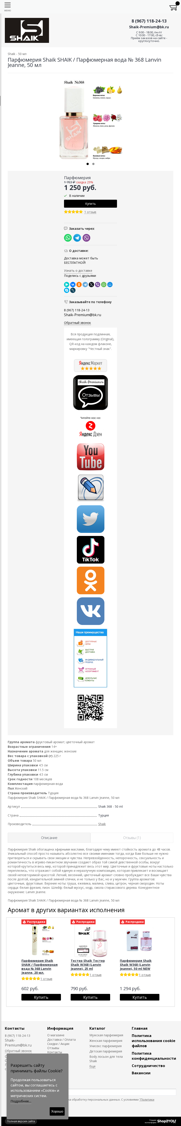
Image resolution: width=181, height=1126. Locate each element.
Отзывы (53, 1048)
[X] (91, 284)
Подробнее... (21, 1101)
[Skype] (66, 290)
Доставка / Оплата (61, 1039)
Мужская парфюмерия (106, 1035)
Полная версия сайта (21, 1121)
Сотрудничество (148, 1065)
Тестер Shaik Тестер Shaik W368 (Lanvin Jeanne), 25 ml (88, 965)
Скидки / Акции (58, 1044)
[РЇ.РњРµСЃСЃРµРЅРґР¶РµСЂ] (66, 284)
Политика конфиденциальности (154, 1056)
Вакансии (141, 1072)
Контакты (15, 1028)
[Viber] (97, 284)
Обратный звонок (77, 323)
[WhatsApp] (103, 284)
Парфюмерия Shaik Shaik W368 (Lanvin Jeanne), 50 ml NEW (136, 965)
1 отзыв (90, 212)
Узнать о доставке (78, 270)
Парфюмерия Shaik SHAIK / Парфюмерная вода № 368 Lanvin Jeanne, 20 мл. (39, 967)
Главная (139, 1028)
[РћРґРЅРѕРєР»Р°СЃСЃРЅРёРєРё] (79, 284)
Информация (60, 1028)
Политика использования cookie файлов (153, 1040)
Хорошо (57, 1111)
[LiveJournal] (72, 290)
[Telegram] (85, 284)
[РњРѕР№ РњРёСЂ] (110, 284)
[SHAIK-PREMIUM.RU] (27, 30)
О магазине (55, 1035)
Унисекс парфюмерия (105, 1046)
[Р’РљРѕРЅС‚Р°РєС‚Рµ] (72, 284)
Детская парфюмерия (105, 1051)
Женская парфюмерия (105, 1041)
